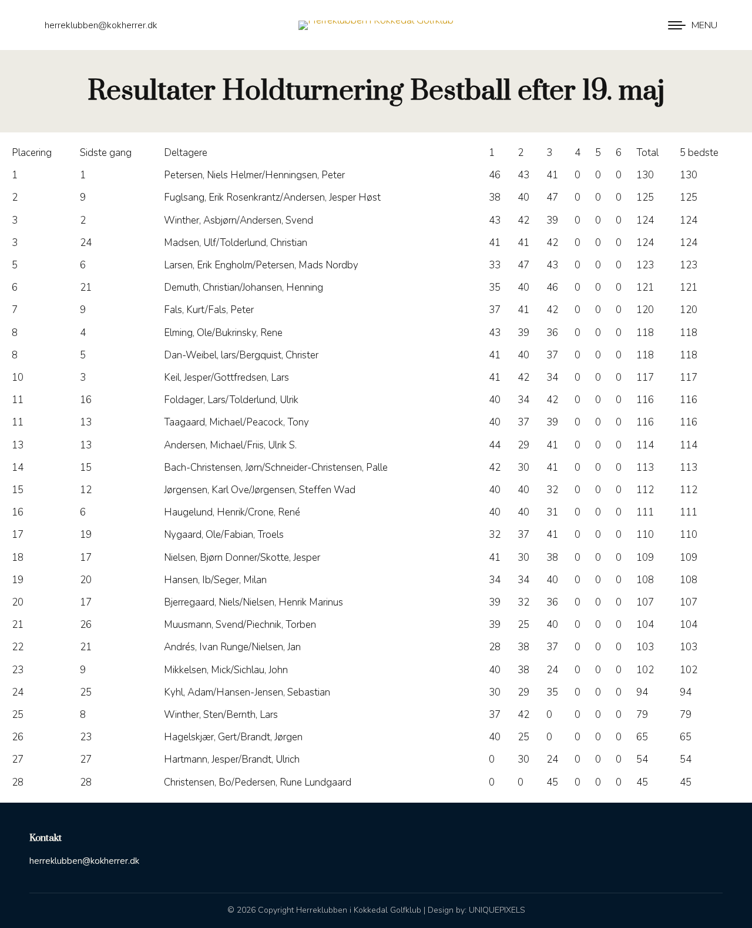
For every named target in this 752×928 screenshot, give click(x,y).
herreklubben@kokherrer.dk (101, 25)
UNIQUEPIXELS (497, 910)
